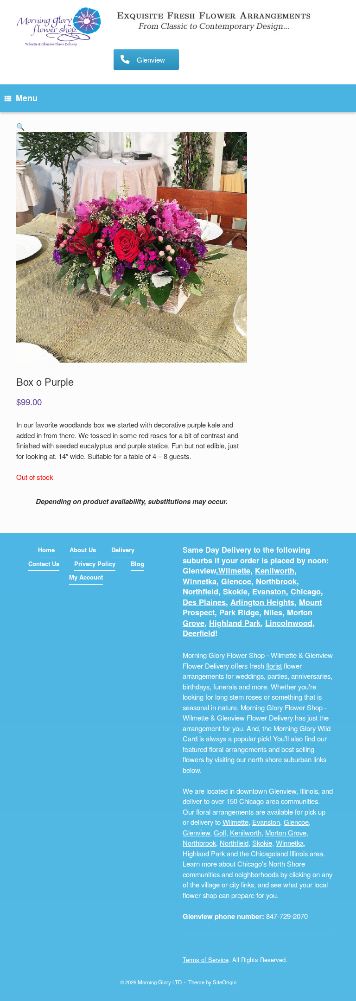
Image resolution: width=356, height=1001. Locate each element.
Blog (137, 563)
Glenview (196, 832)
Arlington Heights (262, 602)
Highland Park (235, 623)
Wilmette (234, 570)
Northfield (200, 591)
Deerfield (199, 633)
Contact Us (43, 563)
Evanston (269, 591)
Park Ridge (239, 612)
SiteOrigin (224, 982)
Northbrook (276, 581)
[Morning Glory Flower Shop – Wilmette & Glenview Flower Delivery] (59, 27)
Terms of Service (206, 959)
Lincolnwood (288, 623)
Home (46, 549)
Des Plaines (204, 602)
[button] (20, 126)
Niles (273, 612)
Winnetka (199, 581)
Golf (220, 832)
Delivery (122, 549)
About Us (83, 549)
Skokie (235, 591)
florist (274, 665)
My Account (86, 577)
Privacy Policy (94, 563)
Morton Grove (285, 832)
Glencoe (236, 581)
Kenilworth (274, 570)
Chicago (306, 591)
